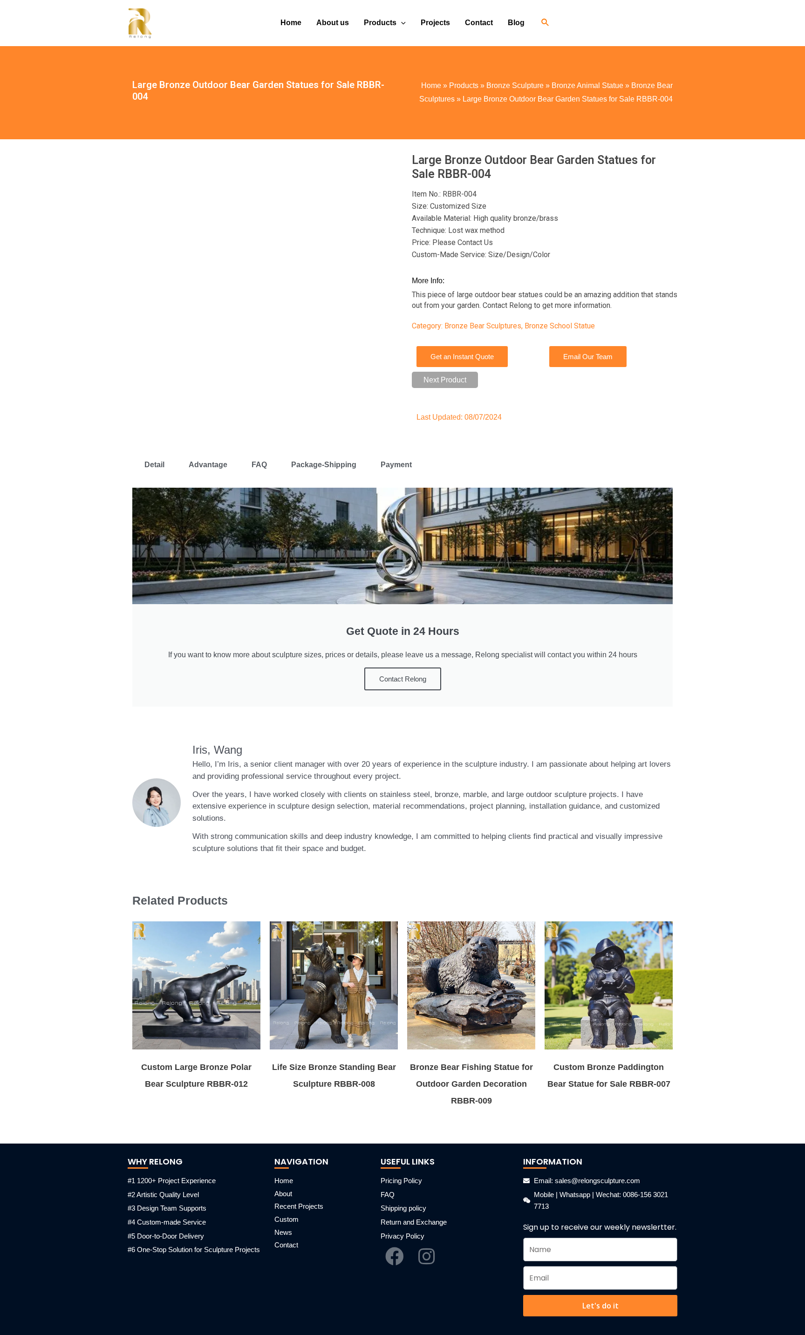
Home (431, 85)
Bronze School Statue (560, 325)
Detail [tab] (154, 465)
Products (463, 85)
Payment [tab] (396, 465)
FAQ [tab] (259, 465)
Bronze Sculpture (515, 85)
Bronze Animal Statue (587, 85)
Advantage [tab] (208, 465)
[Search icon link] (545, 23)
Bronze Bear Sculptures (482, 325)
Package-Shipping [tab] (323, 465)
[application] (401, 23)
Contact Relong (402, 679)
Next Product (444, 380)
